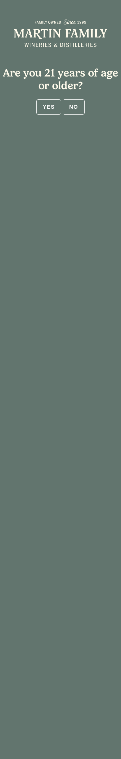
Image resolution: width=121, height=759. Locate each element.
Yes (49, 107)
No (73, 107)
